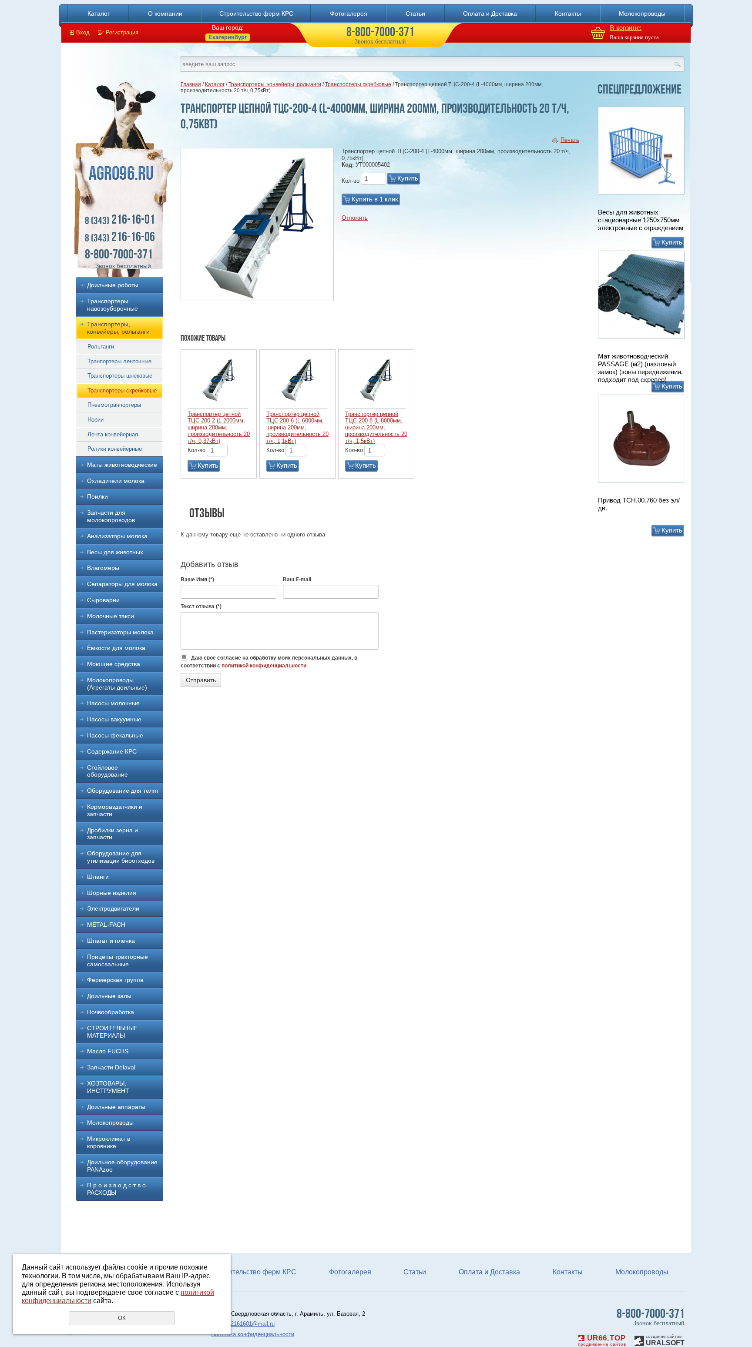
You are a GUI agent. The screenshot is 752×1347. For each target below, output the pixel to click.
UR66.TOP (605, 1338)
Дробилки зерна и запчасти (112, 834)
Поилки (97, 496)
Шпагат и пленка (111, 940)
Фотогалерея (348, 13)
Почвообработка (110, 1012)
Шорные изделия (111, 892)
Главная (191, 84)
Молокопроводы (642, 13)
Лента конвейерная (112, 434)
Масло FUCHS (107, 1051)
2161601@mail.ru (253, 1323)
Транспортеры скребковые (122, 390)
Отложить (355, 217)
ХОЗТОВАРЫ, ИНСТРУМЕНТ (108, 1087)
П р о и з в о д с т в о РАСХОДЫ (116, 1189)
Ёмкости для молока (116, 647)
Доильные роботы (112, 284)
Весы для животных (115, 552)
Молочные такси (110, 616)
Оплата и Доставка (490, 13)
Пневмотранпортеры (114, 405)
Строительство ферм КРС (256, 13)
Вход (83, 32)
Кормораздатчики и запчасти (114, 810)
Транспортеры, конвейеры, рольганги (118, 328)
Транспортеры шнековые (119, 375)
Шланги (98, 876)
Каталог (98, 13)
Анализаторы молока (117, 536)
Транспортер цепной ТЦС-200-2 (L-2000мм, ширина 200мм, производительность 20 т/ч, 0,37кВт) (219, 427)
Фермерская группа (115, 979)
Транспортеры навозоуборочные (112, 305)
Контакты (568, 13)
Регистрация (122, 32)
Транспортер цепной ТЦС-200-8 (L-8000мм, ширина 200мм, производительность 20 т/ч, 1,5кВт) (376, 427)
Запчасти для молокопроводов (111, 516)
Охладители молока (115, 480)
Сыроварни (103, 599)
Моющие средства (113, 663)
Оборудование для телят (123, 790)
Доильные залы (109, 995)
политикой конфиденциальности (264, 666)
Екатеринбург (227, 37)
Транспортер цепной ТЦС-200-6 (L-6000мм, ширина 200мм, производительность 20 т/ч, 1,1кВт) (297, 427)
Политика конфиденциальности (252, 1334)
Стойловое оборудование (107, 771)
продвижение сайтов (602, 1344)
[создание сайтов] (639, 1339)
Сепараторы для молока (122, 583)
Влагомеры (103, 567)
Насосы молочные (113, 703)
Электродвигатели (113, 908)
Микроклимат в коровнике (108, 1142)
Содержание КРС (112, 751)
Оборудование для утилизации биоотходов (120, 857)
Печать (570, 140)
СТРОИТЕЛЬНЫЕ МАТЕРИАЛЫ (112, 1032)
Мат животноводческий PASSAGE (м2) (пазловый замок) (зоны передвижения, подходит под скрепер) (640, 223)
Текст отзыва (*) (201, 606)
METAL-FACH (106, 924)
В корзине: (625, 27)
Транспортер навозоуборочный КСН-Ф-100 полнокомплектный (636, 507)
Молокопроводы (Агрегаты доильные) (117, 684)
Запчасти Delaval (111, 1067)
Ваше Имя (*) (197, 579)
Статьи (415, 13)
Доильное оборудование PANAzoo (122, 1166)
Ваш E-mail (297, 579)
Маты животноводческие (122, 464)
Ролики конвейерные (114, 449)
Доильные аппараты (116, 1106)
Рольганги (100, 346)
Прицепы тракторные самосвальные (117, 960)
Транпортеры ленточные (119, 361)
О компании (165, 13)
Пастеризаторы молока (120, 632)
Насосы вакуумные (114, 719)
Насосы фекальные (115, 735)
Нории (95, 419)
